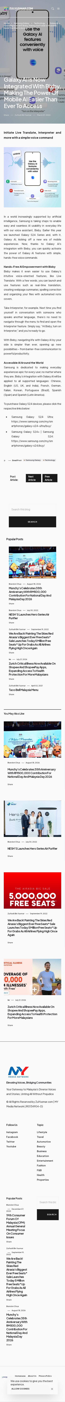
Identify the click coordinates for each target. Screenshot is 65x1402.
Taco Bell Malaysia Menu (23, 690)
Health (40, 1174)
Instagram (12, 1132)
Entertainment (45, 1160)
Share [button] (6, 115)
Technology (39, 23)
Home (6, 23)
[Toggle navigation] (58, 8)
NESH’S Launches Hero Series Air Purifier (32, 848)
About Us (32, 1376)
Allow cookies (20, 1389)
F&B (39, 1170)
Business (42, 1151)
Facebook (12, 1136)
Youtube (11, 1146)
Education (43, 1155)
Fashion (41, 1165)
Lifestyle (42, 1132)
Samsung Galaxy (21, 23)
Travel (40, 1136)
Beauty (41, 1146)
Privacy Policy (45, 1376)
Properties (43, 1179)
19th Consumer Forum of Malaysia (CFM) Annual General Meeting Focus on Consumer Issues (15, 1226)
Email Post (17, 460)
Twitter (10, 1141)
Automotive (44, 1141)
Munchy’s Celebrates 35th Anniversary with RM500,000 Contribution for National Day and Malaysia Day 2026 (30, 593)
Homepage (20, 1376)
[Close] (52, 1388)
